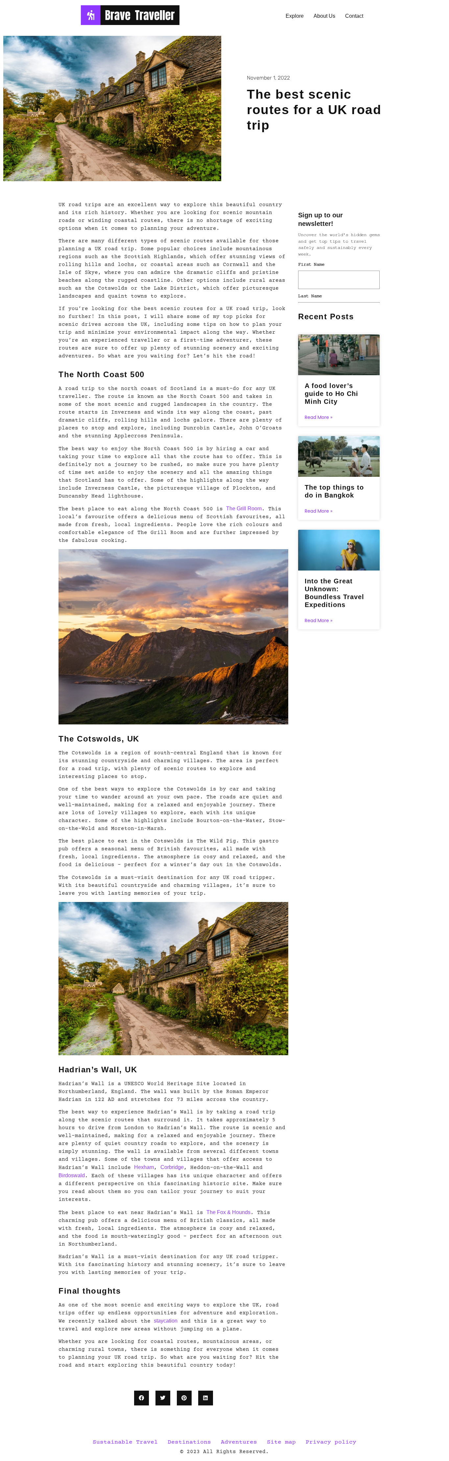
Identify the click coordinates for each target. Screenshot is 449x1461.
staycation (165, 1321)
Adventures (239, 1442)
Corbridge (172, 1167)
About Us (324, 16)
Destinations (189, 1442)
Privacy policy (331, 1442)
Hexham (144, 1167)
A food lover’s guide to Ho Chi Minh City (331, 393)
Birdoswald (72, 1175)
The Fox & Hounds (228, 1212)
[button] (141, 1398)
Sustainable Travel (125, 1442)
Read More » (318, 417)
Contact (354, 16)
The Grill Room (244, 508)
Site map (281, 1442)
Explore (295, 16)
